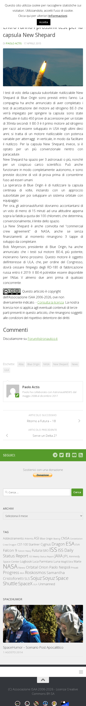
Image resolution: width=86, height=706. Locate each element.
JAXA (59, 556)
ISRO (46, 551)
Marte (77, 561)
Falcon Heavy (24, 550)
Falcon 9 (10, 550)
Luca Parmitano (43, 561)
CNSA (65, 538)
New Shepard (60, 364)
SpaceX (25, 583)
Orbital (32, 567)
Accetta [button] (43, 22)
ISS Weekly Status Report (41, 556)
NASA (46, 364)
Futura (37, 550)
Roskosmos (35, 572)
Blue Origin (33, 364)
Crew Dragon (9, 544)
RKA (22, 573)
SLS (27, 578)
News (75, 364)
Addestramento (13, 538)
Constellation (76, 538)
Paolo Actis (14, 43)
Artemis (29, 538)
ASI (36, 538)
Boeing (56, 538)
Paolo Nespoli (59, 567)
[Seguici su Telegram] (55, 455)
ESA (70, 543)
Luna (57, 561)
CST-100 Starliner (28, 544)
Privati (74, 567)
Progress (11, 572)
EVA (77, 544)
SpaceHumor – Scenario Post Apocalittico (33, 647)
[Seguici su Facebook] (67, 455)
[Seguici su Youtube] (74, 455)
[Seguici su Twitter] (61, 455)
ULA (6, 370)
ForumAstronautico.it (43, 338)
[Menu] (81, 672)
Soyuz (49, 578)
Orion (43, 567)
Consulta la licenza (50, 302)
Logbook (26, 561)
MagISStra (67, 561)
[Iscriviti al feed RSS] (80, 455)
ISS (53, 549)
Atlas (21, 364)
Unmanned (46, 584)
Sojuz (36, 578)
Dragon (58, 544)
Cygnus (46, 544)
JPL (65, 556)
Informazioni (57, 16)
